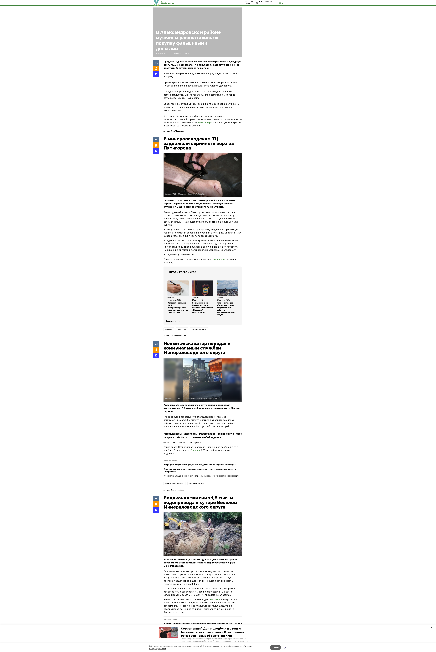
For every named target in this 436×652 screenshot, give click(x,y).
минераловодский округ (174, 483)
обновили (195, 450)
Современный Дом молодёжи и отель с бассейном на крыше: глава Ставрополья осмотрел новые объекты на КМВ (212, 632)
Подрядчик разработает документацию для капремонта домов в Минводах (199, 465)
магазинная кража (199, 329)
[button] (168, 632)
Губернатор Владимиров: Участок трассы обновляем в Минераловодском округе (202, 476)
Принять (275, 647)
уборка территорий (196, 483)
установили (218, 259)
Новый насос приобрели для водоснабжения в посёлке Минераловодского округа (203, 623)
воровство (182, 329)
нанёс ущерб (204, 122)
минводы (168, 329)
